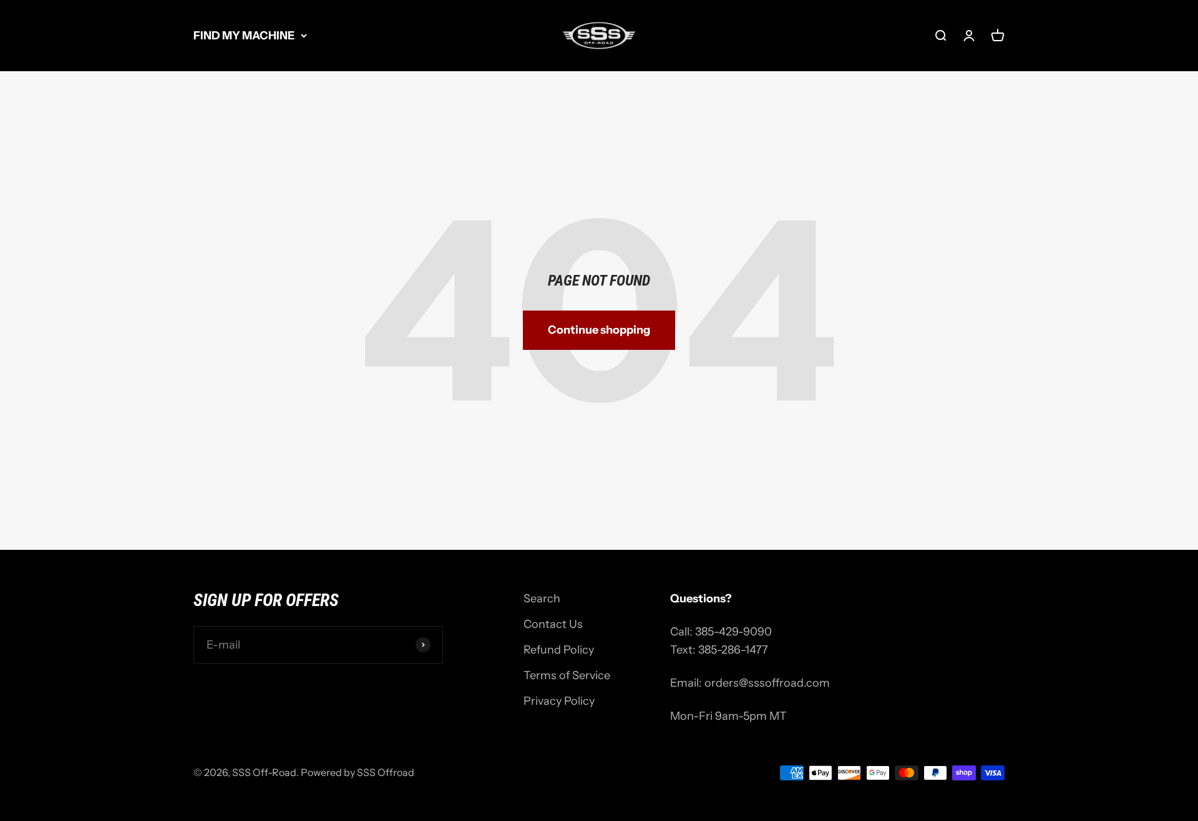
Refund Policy (559, 650)
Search (542, 598)
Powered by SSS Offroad (357, 772)
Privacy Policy (559, 701)
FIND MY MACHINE (244, 35)
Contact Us (553, 624)
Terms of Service (567, 675)
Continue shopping (599, 330)
